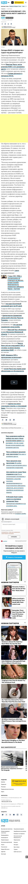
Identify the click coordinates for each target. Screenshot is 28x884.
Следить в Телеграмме (15, 557)
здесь (16, 270)
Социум (16, 842)
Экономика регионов (6, 842)
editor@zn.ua (4, 808)
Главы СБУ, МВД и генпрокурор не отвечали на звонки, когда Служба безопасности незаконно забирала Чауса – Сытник (16, 282)
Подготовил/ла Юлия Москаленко (11, 428)
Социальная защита (19, 829)
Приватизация (5, 840)
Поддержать (20, 2)
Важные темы (5, 6)
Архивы (3, 782)
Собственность (18, 851)
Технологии (4, 847)
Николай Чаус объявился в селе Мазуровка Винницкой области (13, 332)
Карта (2, 791)
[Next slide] (26, 6)
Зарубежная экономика (20, 831)
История (16, 844)
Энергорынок (4, 837)
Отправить (14, 536)
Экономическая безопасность (18, 836)
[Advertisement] (14, 128)
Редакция (3, 784)
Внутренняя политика (6, 829)
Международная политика (5, 832)
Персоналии (17, 840)
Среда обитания (5, 849)
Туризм (15, 849)
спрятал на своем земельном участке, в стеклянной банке (13, 406)
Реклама (3, 786)
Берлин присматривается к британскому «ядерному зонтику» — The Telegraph (12, 768)
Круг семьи (16, 847)
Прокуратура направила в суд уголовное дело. (16, 501)
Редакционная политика (7, 789)
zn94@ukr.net (20, 804)
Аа (12, 2)
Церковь (3, 851)
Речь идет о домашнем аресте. (16, 454)
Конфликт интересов (19, 833)
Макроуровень (5, 835)
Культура (3, 854)
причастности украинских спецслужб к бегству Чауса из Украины (12, 318)
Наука (2, 844)
